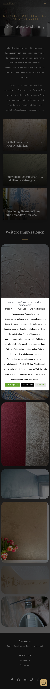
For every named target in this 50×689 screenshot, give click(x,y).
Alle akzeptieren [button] (12, 385)
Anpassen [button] (40, 385)
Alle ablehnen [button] (28, 385)
